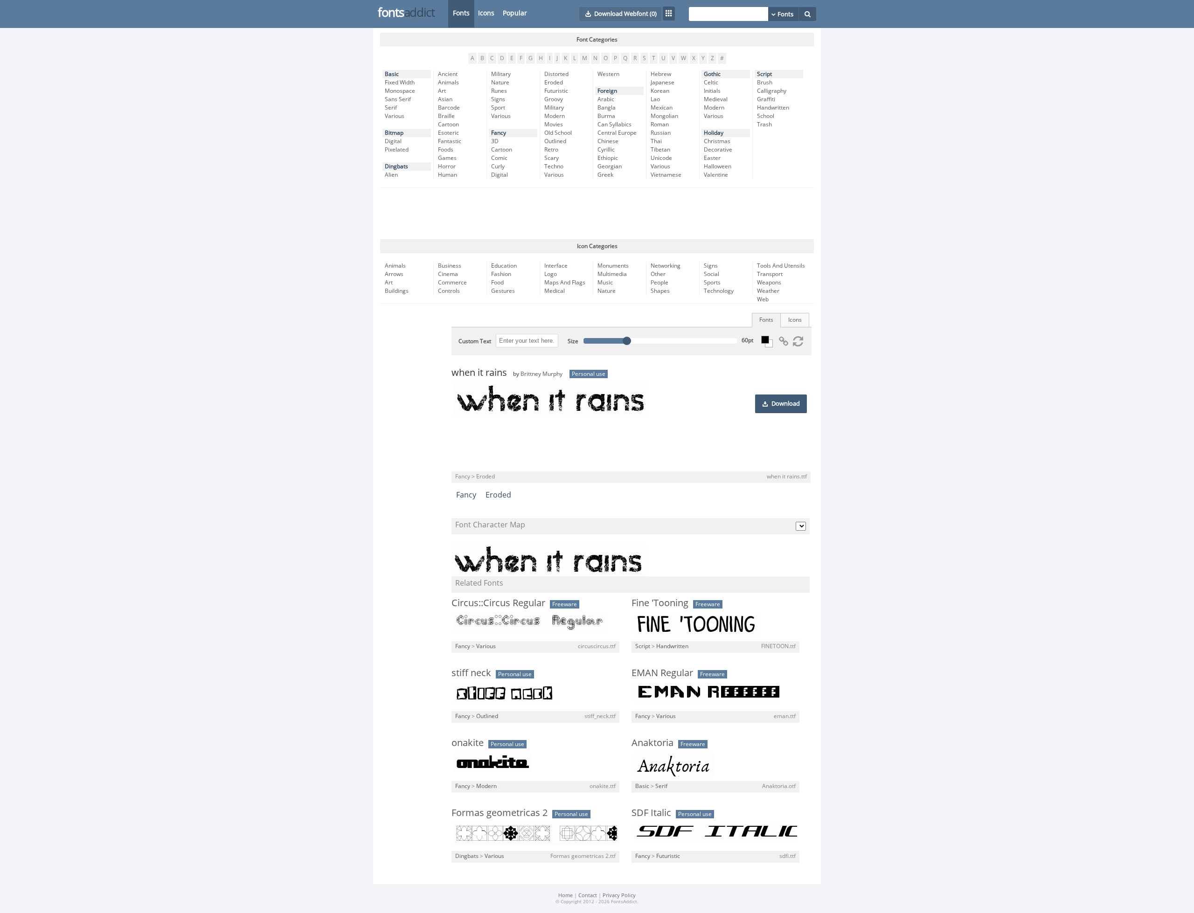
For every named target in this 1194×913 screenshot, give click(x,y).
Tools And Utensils (781, 266)
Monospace (400, 91)
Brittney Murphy (541, 374)
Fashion (501, 274)
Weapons (769, 282)
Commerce (452, 282)
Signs (498, 99)
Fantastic (449, 141)
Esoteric (448, 133)
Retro (551, 149)
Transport (770, 274)
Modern (554, 116)
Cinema (448, 274)
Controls (449, 291)
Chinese (607, 141)
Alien (391, 175)
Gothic (712, 74)
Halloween (717, 166)
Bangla (606, 107)
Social (711, 274)
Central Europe (617, 133)
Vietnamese (666, 175)
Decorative (718, 149)
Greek (605, 175)
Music (605, 282)
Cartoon (448, 124)
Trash (764, 124)
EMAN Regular (662, 672)
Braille (446, 116)
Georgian (609, 166)
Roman (660, 124)
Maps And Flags (564, 282)
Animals (448, 82)
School (765, 116)
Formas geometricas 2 (499, 812)
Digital (393, 141)
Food (497, 282)
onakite (467, 742)
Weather (768, 291)
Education (504, 266)
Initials (712, 91)
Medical (554, 291)
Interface (556, 266)
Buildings (397, 291)
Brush (764, 82)
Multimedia (612, 274)
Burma (606, 116)
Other (658, 274)
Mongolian (664, 116)
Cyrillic (606, 149)
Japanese (662, 82)
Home (565, 895)
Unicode (661, 158)
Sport (498, 107)
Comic (499, 158)
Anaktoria (652, 742)
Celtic (711, 82)
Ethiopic (607, 158)
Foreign (607, 91)
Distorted (556, 74)
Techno (553, 166)
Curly (498, 166)
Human (447, 175)
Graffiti (766, 99)
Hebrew (661, 74)
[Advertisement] (597, 214)
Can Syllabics (614, 124)
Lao (655, 99)
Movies (553, 124)
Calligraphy (771, 91)
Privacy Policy (619, 895)
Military (501, 74)
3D (495, 141)
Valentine (716, 175)
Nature (500, 82)
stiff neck (471, 672)
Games (447, 158)
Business (449, 266)
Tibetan (660, 149)
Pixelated (397, 149)
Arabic (605, 99)
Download (785, 404)
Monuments (613, 266)
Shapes (660, 291)
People (659, 282)
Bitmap (394, 133)
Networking (665, 266)
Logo (550, 274)
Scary (551, 158)
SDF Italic (651, 812)
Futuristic (556, 91)
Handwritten (773, 107)
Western (608, 74)
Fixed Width (400, 82)
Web (763, 299)
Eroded (553, 82)
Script (764, 74)
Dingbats (396, 166)
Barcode (449, 107)
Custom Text (474, 341)
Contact (587, 895)
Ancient (448, 74)
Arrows (394, 274)
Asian (445, 99)
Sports (712, 282)
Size (573, 341)
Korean (660, 91)
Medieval (716, 99)
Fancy (498, 133)
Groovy (553, 99)
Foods (445, 149)
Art (442, 91)
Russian (661, 133)
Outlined (555, 141)
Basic (392, 74)
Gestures (503, 291)
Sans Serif (398, 99)
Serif (391, 107)
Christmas (717, 141)
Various (394, 116)
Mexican (662, 107)
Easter (712, 158)
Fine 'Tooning (660, 603)
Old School (558, 133)
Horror (447, 166)
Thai (656, 141)
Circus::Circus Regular (498, 603)
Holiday (713, 133)
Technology (719, 291)
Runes (499, 91)
